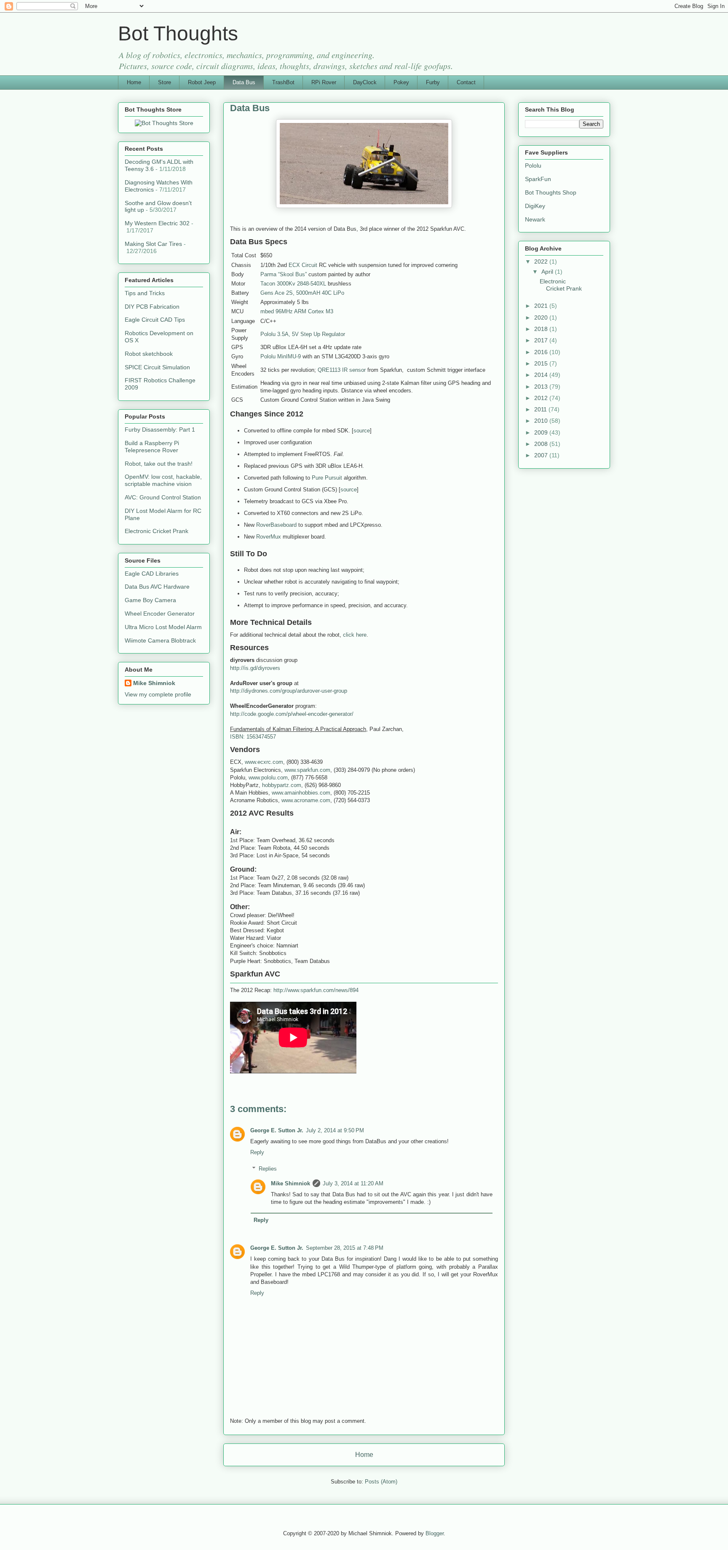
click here (355, 635)
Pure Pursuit (327, 478)
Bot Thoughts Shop (550, 192)
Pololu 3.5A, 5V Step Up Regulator (302, 334)
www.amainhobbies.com (301, 793)
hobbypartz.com (281, 785)
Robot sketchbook (149, 353)
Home (134, 82)
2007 (541, 455)
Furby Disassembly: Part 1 (160, 429)
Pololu (533, 165)
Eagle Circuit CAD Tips (155, 319)
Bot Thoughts (178, 33)
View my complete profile (158, 694)
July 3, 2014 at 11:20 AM (353, 1183)
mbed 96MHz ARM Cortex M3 (296, 311)
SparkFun (538, 179)
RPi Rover (323, 82)
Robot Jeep (202, 82)
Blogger (435, 1533)
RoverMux (268, 537)
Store (164, 82)
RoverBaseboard (276, 525)
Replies (268, 1169)
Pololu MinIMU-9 (280, 356)
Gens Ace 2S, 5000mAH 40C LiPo (302, 293)
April (548, 271)
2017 (541, 340)
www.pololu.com (268, 777)
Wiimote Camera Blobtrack (160, 640)
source (361, 430)
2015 (541, 363)
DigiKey (535, 206)
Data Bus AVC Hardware (157, 586)
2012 (541, 398)
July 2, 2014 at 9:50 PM (335, 1130)
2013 (541, 386)
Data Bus (244, 82)
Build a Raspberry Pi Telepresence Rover (152, 447)
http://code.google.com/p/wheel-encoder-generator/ (291, 714)
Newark (535, 219)
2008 (541, 443)
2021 (541, 305)
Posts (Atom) (381, 1481)
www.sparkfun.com (307, 770)
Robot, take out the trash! (159, 463)
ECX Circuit (303, 265)
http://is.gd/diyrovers (255, 668)
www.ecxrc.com (264, 762)
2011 (541, 409)
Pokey (401, 82)
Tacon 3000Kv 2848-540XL (293, 283)
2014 (541, 374)
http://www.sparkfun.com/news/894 (316, 990)
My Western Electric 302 (157, 223)
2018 (541, 328)
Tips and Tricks (145, 293)
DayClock (365, 82)
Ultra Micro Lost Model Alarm (163, 627)
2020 (541, 317)
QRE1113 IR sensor (342, 370)
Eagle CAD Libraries (152, 573)
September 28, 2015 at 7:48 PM (344, 1248)
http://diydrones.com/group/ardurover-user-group (288, 691)
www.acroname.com (305, 800)
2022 (541, 261)
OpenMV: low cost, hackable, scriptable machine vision (163, 480)
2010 (541, 420)
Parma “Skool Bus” (283, 274)
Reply (257, 1152)
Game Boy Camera (150, 600)
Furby (433, 82)
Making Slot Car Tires (153, 243)
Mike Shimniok (290, 1183)
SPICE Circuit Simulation (157, 367)
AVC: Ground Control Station (163, 497)
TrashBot (283, 82)
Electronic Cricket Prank (156, 531)
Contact (466, 82)
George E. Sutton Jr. (276, 1130)
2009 (541, 432)
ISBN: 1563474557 (253, 737)
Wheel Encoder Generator (160, 613)
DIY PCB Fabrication (152, 306)
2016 (541, 352)
